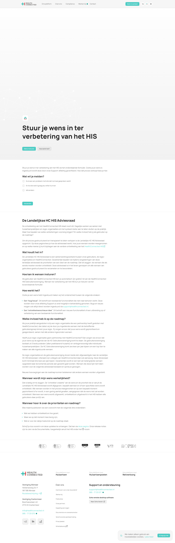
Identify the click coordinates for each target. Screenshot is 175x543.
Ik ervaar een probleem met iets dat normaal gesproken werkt (48, 181)
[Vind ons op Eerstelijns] (25, 522)
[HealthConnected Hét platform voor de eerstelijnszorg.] (28, 4)
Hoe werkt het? (44, 149)
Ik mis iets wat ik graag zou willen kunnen (41, 186)
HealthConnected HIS (94, 246)
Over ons (58, 4)
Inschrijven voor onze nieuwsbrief (66, 490)
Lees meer (149, 537)
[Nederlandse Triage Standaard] (110, 446)
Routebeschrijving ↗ (31, 493)
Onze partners (60, 503)
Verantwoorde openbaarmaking (66, 517)
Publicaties (59, 499)
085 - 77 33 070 (28, 513)
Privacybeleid (60, 521)
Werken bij (82, 4)
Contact (93, 4)
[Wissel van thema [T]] (151, 4)
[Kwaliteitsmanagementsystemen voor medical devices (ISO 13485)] (71, 446)
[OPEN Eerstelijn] (129, 446)
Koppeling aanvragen (62, 508)
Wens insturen (29, 149)
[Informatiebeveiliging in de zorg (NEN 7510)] (57, 446)
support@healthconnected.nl (75, 306)
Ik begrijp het (163, 535)
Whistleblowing (61, 526)
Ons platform (47, 4)
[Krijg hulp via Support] (143, 4)
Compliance (70, 4)
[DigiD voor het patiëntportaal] (97, 446)
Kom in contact (132, 4)
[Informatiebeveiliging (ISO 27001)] (42, 446)
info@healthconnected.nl (33, 510)
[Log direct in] (147, 4)
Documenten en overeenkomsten (66, 512)
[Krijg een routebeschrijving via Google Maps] (41, 522)
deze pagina (83, 426)
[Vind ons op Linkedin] (33, 522)
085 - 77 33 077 (95, 492)
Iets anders (30, 190)
